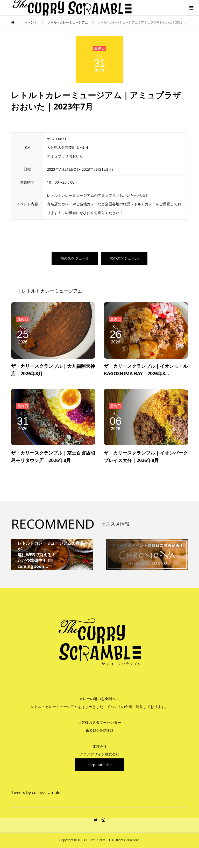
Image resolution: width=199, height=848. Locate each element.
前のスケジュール (74, 258)
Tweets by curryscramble (35, 792)
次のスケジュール (124, 258)
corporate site (100, 764)
